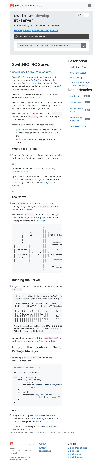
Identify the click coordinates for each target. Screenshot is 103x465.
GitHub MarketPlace (77, 448)
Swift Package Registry (28, 5)
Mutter (44, 182)
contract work (36, 418)
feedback (50, 415)
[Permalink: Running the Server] (10, 286)
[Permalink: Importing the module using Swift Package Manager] (10, 357)
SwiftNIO (35, 80)
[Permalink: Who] (10, 415)
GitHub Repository (77, 457)
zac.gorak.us (45, 451)
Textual (15, 185)
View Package (76, 77)
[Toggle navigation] (89, 5)
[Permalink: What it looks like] (10, 155)
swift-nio (18, 31)
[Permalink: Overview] (10, 203)
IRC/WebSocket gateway (36, 217)
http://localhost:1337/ (45, 341)
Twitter (42, 448)
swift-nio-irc (76, 102)
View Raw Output (77, 72)
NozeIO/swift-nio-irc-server (33, 36)
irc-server (27, 31)
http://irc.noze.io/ (20, 171)
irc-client (54, 31)
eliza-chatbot (44, 31)
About (42, 443)
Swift (59, 86)
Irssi (50, 182)
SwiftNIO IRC (18, 77)
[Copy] (83, 45)
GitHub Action (74, 454)
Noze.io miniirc (50, 426)
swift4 (34, 31)
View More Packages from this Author (80, 84)
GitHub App (73, 451)
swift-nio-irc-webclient (27, 129)
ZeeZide (34, 415)
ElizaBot (41, 220)
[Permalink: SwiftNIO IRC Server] (10, 71)
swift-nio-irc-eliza (24, 139)
